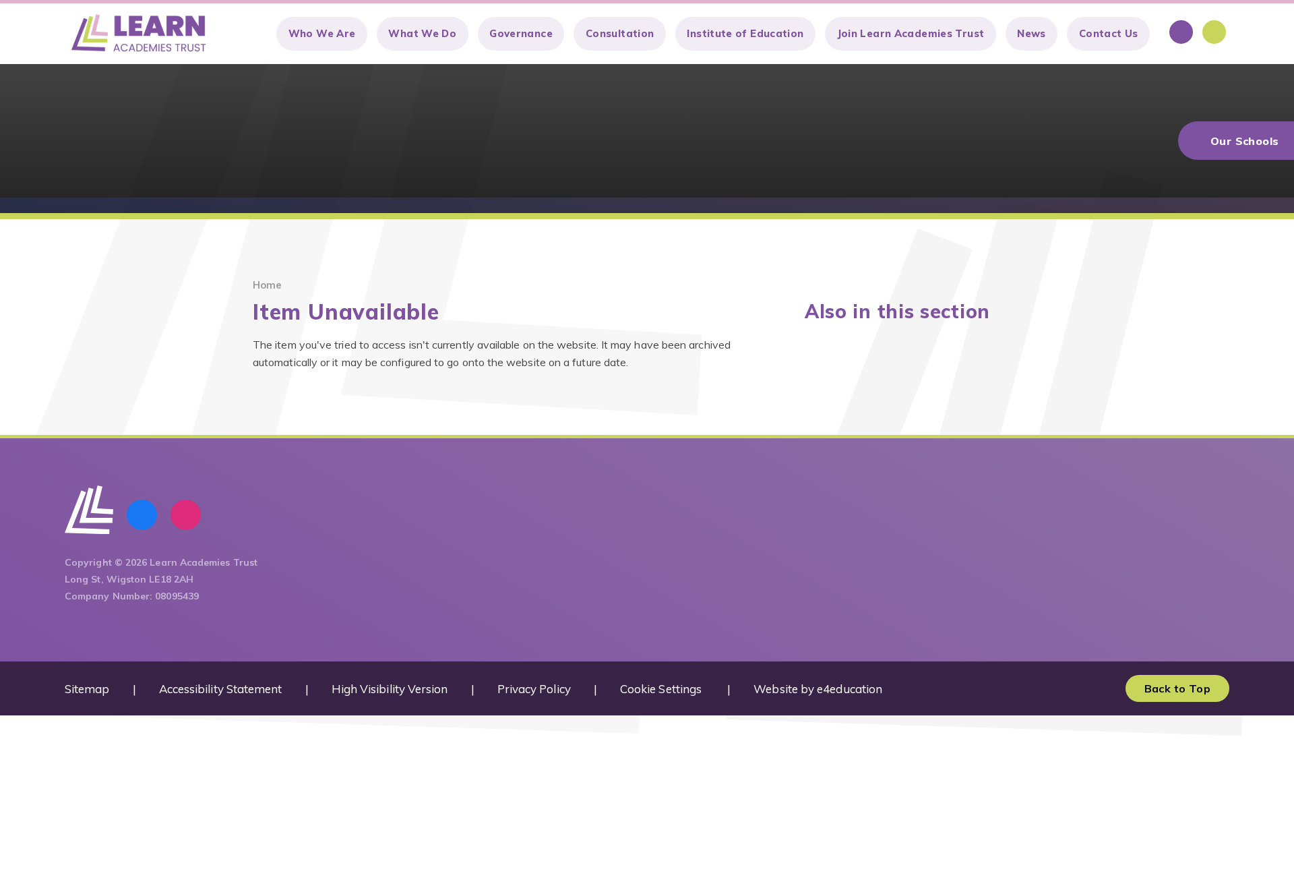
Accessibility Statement (220, 689)
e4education (849, 689)
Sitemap (87, 689)
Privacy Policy (534, 689)
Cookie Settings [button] (661, 689)
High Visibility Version (390, 689)
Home (267, 284)
